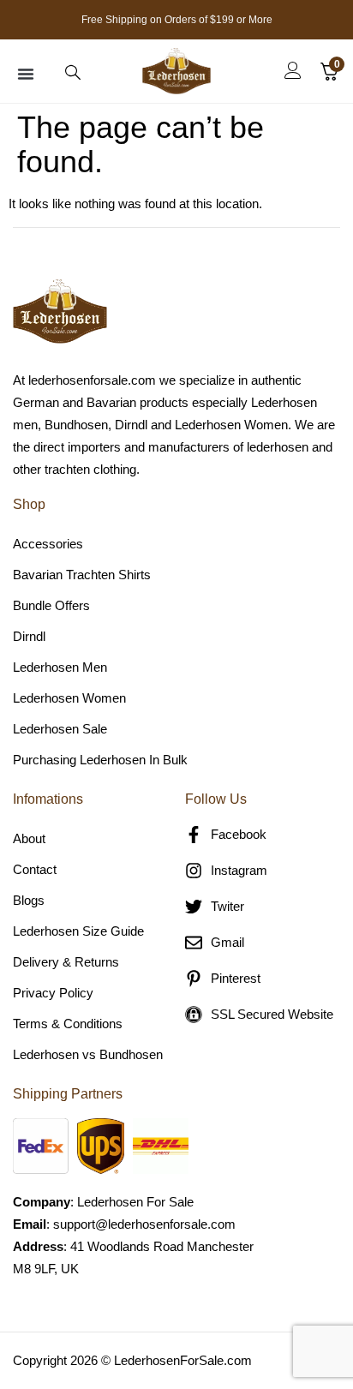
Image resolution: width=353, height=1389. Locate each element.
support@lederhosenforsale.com (144, 1224)
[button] (26, 74)
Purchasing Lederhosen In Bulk (100, 759)
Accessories (48, 543)
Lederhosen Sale (60, 728)
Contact (35, 869)
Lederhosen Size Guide (78, 931)
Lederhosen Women (69, 698)
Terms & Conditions (68, 1023)
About (29, 838)
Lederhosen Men (60, 667)
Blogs (29, 900)
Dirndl (29, 636)
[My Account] (293, 70)
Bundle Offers (51, 605)
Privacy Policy (53, 992)
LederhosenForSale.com (183, 1360)
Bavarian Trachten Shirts (82, 574)
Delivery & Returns (66, 962)
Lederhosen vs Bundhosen (88, 1054)
